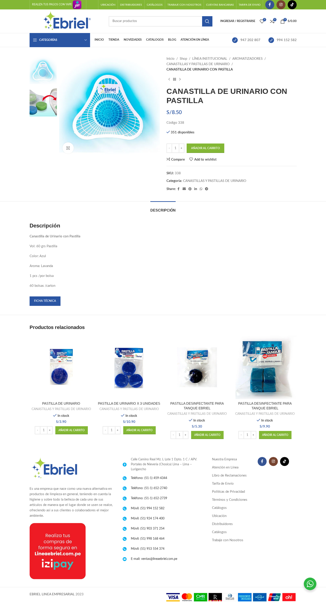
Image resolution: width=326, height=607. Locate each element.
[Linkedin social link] (195, 189)
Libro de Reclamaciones (229, 475)
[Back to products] (174, 79)
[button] (71, 430)
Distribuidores (222, 524)
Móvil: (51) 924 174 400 (147, 518)
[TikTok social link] (292, 4)
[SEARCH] (207, 21)
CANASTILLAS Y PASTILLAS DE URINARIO (198, 64)
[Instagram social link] (280, 4)
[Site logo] (67, 21)
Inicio (170, 58)
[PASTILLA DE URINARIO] (61, 367)
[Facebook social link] (269, 4)
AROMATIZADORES (247, 58)
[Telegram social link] (206, 189)
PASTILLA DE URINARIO (61, 403)
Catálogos (219, 508)
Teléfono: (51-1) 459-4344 (149, 478)
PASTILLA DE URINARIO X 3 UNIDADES (129, 403)
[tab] (163, 208)
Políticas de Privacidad (228, 491)
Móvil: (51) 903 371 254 (147, 528)
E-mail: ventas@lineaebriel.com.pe (154, 559)
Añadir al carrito (205, 148)
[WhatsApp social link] (201, 189)
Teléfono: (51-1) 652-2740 (149, 488)
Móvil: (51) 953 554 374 (147, 548)
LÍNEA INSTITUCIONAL (209, 58)
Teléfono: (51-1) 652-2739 (149, 498)
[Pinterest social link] (190, 189)
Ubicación (219, 516)
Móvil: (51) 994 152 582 (147, 508)
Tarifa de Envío (223, 483)
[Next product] (180, 79)
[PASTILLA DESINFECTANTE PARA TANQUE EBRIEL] (197, 367)
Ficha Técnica (45, 301)
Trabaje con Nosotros (227, 540)
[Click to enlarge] (68, 148)
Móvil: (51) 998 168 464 (147, 538)
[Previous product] (169, 79)
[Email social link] (184, 189)
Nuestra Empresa (224, 459)
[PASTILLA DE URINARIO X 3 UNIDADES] (129, 367)
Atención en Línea (225, 467)
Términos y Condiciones (229, 499)
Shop (183, 58)
